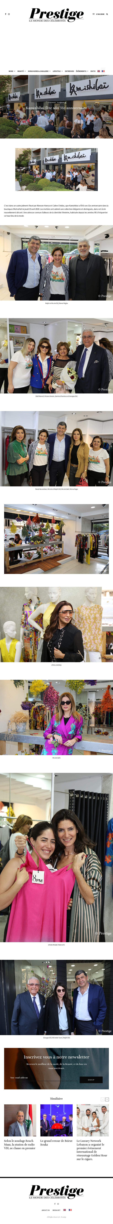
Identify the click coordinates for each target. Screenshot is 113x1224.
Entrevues (69, 71)
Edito (93, 71)
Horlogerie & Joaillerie (38, 71)
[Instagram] (9, 14)
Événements (81, 71)
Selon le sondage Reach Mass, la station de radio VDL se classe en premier (19, 1144)
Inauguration (61, 102)
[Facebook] (5, 14)
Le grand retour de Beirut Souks (56, 1142)
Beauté (21, 71)
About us (46, 1210)
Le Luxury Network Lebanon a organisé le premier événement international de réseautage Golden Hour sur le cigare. (92, 1150)
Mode (11, 71)
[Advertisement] (56, 47)
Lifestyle (57, 71)
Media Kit (56, 1210)
